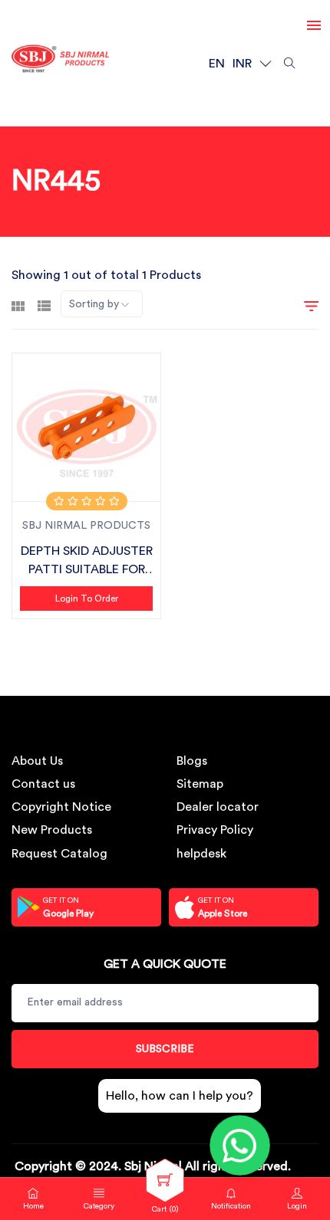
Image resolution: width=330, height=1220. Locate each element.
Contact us (43, 784)
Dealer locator (218, 807)
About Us (37, 761)
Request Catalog (59, 854)
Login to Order (86, 598)
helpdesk (201, 854)
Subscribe (165, 1049)
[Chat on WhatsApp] (239, 1145)
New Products (52, 830)
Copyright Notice (61, 807)
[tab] (18, 304)
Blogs (192, 761)
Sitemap (200, 784)
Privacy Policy (215, 830)
